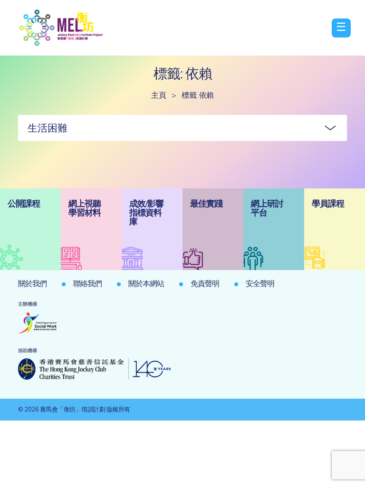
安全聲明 (260, 283)
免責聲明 (205, 283)
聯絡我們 (87, 283)
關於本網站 (146, 283)
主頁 (158, 95)
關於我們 (32, 283)
